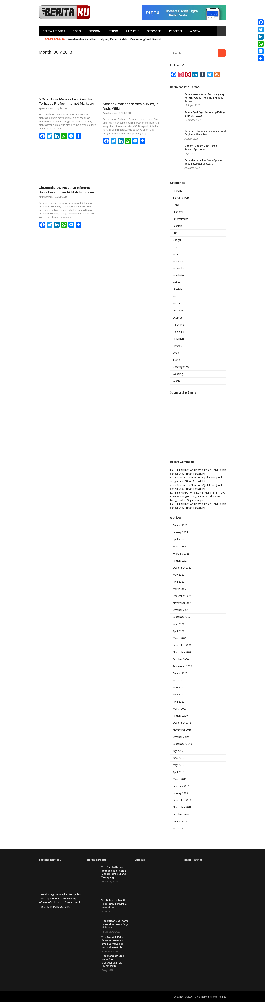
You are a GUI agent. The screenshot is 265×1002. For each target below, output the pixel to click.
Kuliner (177, 282)
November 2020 (182, 652)
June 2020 (178, 687)
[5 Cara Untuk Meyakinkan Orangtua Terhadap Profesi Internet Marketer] (68, 77)
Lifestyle (132, 31)
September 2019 (182, 744)
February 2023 (181, 553)
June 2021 (178, 624)
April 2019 (178, 772)
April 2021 (178, 631)
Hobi (175, 247)
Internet (177, 254)
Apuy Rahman (46, 108)
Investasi (178, 261)
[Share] (260, 58)
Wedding (178, 374)
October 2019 (181, 737)
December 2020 (182, 645)
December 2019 (182, 722)
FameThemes (218, 996)
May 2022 (178, 574)
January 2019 (180, 793)
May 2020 (178, 694)
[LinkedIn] (260, 36)
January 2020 (180, 715)
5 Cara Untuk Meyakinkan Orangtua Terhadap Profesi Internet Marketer (66, 101)
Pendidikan (179, 331)
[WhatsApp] (260, 43)
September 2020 (182, 666)
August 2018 (180, 821)
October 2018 (181, 814)
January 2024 (180, 532)
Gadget (177, 240)
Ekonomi (95, 31)
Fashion (177, 226)
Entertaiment (180, 219)
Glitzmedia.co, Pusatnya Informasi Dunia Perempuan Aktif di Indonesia (66, 190)
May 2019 (178, 765)
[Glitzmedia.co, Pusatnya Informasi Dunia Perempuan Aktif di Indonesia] (68, 167)
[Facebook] (260, 22)
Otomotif (154, 31)
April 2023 (178, 539)
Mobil (176, 296)
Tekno (113, 31)
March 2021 (180, 638)
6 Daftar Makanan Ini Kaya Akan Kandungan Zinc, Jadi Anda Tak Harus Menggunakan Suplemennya (197, 496)
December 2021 (182, 595)
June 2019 (178, 758)
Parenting (178, 324)
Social (176, 352)
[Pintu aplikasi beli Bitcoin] (184, 19)
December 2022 (182, 567)
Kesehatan (179, 275)
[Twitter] (260, 29)
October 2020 (181, 659)
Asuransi (178, 190)
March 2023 (180, 546)
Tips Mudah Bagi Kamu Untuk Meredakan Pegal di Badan (115, 924)
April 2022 (178, 581)
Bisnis (77, 31)
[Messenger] (260, 51)
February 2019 (181, 786)
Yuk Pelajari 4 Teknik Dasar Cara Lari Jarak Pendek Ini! (114, 904)
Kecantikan (179, 268)
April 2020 (178, 701)
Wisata (195, 31)
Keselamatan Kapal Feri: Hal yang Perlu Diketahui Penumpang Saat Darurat (114, 39)
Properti (175, 31)
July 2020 (178, 680)
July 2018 (178, 828)
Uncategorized (181, 367)
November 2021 (182, 603)
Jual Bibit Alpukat (179, 470)
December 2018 (182, 800)
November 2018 (182, 807)
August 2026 (180, 525)
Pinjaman (178, 338)
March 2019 (180, 779)
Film (175, 233)
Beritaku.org (46, 894)
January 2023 (180, 560)
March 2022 (180, 588)
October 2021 (181, 610)
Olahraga (178, 310)
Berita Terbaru (54, 31)
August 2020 (180, 673)
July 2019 (178, 751)
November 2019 (182, 729)
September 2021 (182, 617)
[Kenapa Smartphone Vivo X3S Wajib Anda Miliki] (132, 79)
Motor (176, 303)
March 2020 (180, 708)
